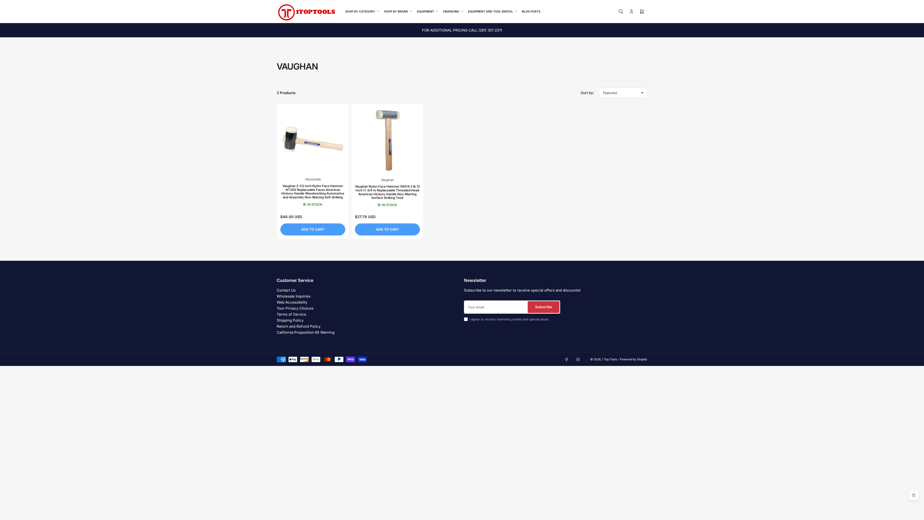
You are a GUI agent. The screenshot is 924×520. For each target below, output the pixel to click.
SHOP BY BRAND (396, 11)
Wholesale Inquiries (294, 296)
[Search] (621, 11)
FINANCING (451, 11)
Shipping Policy (290, 320)
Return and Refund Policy (299, 326)
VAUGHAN (313, 179)
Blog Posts (531, 11)
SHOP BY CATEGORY (360, 11)
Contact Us (286, 290)
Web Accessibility (292, 302)
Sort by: (587, 93)
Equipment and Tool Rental (490, 11)
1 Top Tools (609, 359)
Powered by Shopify (633, 359)
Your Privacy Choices (295, 308)
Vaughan (387, 180)
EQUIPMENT (425, 11)
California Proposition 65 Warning (305, 332)
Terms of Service (291, 314)
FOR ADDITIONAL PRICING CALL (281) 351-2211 (462, 30)
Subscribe (543, 307)
